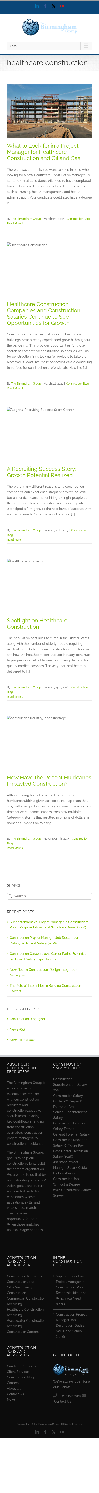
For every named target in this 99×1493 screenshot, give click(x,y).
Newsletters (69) (22, 1040)
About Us (14, 1388)
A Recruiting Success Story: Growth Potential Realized (41, 472)
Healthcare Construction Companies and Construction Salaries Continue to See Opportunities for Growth (43, 313)
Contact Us (15, 1394)
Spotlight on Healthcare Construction (37, 623)
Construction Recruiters (24, 1276)
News (11, 1399)
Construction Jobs (20, 1282)
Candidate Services (21, 1366)
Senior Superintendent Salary (70, 1115)
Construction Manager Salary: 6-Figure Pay (70, 1142)
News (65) (17, 1029)
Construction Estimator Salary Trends (70, 1126)
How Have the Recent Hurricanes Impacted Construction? (49, 780)
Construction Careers (23, 1332)
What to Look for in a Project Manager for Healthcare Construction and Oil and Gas (43, 151)
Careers (13, 1383)
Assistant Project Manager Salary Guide (70, 1165)
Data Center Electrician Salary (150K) (70, 1153)
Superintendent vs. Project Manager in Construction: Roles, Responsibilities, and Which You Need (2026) (71, 1290)
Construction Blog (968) (27, 1019)
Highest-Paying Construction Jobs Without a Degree (66, 1178)
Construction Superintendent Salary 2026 (70, 1084)
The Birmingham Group (26, 218)
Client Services (18, 1372)
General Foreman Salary (71, 1134)
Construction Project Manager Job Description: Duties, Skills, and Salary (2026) (71, 1325)
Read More (14, 223)
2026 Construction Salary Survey (72, 1192)
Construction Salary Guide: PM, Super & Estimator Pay (68, 1101)
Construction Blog (78, 218)
